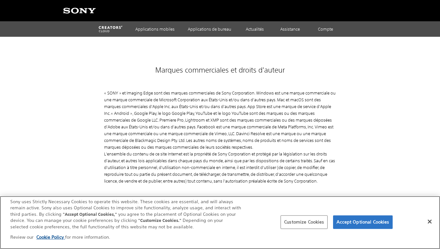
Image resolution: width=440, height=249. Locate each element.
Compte (325, 29)
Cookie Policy (50, 237)
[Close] (430, 221)
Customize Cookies (304, 222)
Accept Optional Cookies (363, 222)
